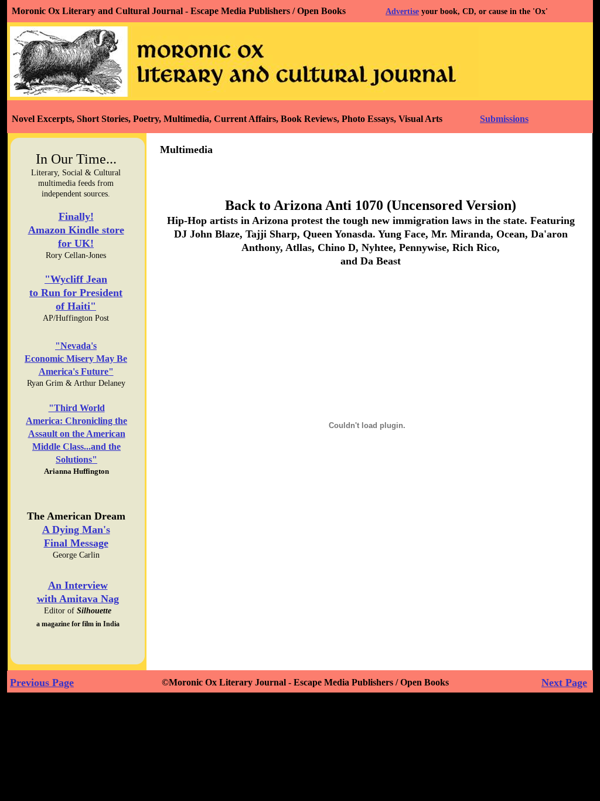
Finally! (76, 216)
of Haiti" (76, 306)
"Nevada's (76, 346)
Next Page (564, 682)
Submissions (504, 119)
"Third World (77, 408)
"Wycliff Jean (76, 279)
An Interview (78, 585)
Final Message (76, 543)
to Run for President (75, 292)
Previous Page (42, 682)
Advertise (402, 11)
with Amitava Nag (78, 599)
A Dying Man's (76, 529)
